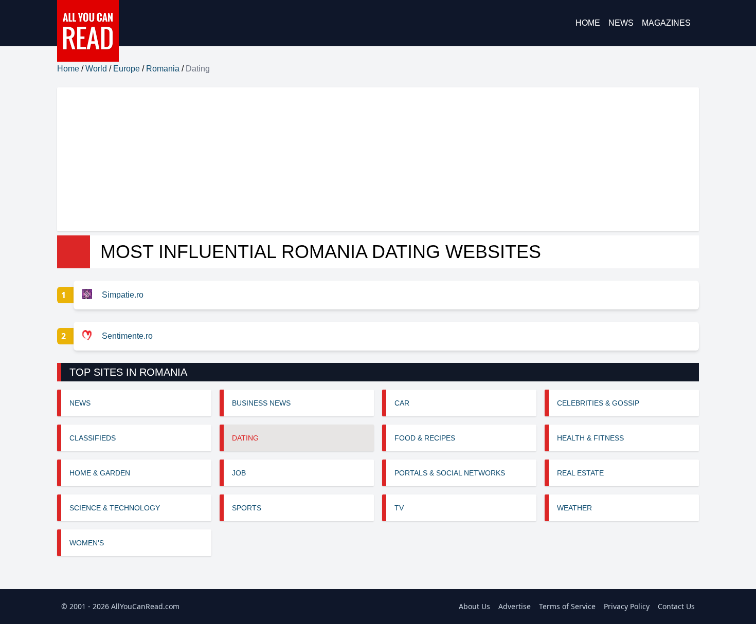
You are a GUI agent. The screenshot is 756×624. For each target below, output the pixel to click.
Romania (162, 68)
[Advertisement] (365, 159)
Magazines (666, 23)
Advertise (514, 606)
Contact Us (676, 606)
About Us (474, 606)
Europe (126, 68)
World (96, 68)
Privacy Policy (627, 606)
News (621, 23)
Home (587, 23)
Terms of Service (567, 606)
